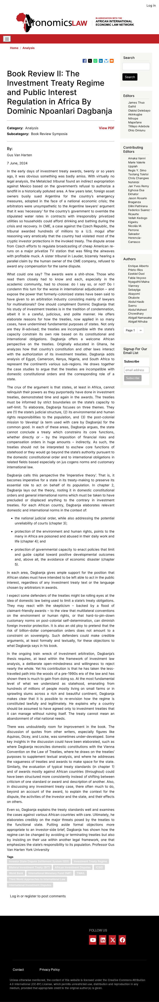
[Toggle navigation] (7, 39)
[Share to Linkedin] (101, 61)
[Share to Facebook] (84, 61)
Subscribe (131, 361)
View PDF (106, 128)
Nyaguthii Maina (138, 281)
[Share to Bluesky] (106, 61)
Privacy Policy (50, 969)
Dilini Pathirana (138, 206)
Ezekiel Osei (136, 274)
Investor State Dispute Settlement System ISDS (39, 861)
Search (130, 77)
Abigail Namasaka (140, 317)
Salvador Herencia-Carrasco (135, 238)
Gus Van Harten (19, 155)
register (30, 896)
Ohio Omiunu (136, 130)
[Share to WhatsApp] (95, 61)
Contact (18, 969)
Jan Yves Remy (138, 186)
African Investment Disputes (73, 867)
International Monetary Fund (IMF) (49, 873)
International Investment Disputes (30, 885)
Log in (151, 5)
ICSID (99, 867)
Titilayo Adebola (138, 126)
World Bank (16, 873)
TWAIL (81, 873)
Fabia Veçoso (137, 278)
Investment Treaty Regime (90, 861)
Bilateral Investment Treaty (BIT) (29, 867)
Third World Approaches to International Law (37, 879)
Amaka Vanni (136, 158)
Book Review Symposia (49, 134)
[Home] (78, 22)
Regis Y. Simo (137, 170)
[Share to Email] (112, 61)
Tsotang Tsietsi (138, 174)
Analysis (28, 48)
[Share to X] (90, 61)
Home (14, 48)
